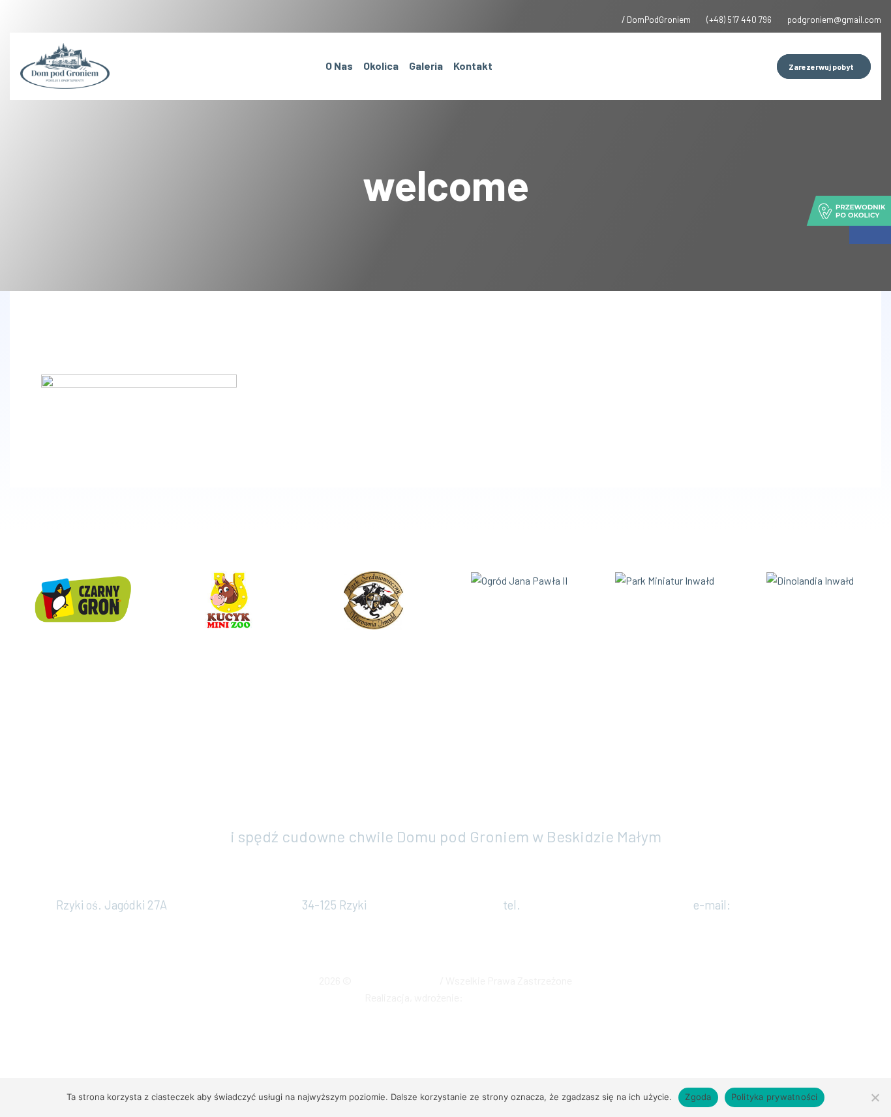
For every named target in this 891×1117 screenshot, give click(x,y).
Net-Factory (495, 997)
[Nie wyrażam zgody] (874, 1097)
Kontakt (472, 65)
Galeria (426, 65)
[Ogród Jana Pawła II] (519, 579)
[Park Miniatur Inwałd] (664, 579)
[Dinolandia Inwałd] (810, 579)
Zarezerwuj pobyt (445, 786)
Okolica (381, 65)
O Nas (339, 65)
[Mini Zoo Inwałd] (228, 598)
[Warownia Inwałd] (373, 598)
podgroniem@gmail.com (799, 905)
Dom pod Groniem (397, 980)
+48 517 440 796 (567, 905)
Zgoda (698, 1097)
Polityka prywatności (774, 1097)
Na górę (445, 1024)
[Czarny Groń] (82, 598)
